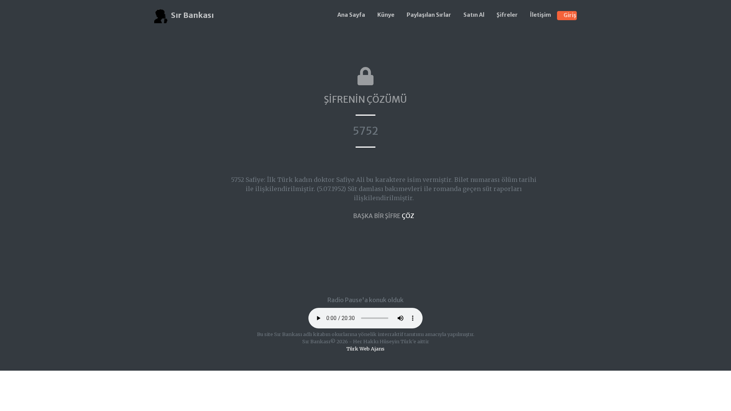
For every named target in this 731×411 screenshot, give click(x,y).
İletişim (540, 14)
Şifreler (507, 14)
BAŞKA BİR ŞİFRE (383, 216)
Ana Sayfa (351, 14)
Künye (385, 14)
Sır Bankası (191, 15)
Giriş (569, 15)
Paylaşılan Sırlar (429, 14)
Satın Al (473, 14)
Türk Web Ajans (365, 349)
